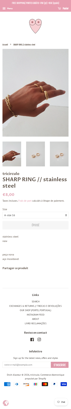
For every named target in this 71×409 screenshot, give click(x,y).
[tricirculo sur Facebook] (32, 340)
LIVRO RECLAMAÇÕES (35, 323)
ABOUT (35, 318)
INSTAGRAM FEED (35, 314)
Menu (9, 8)
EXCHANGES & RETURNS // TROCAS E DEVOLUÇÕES (35, 305)
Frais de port (25, 200)
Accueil (5, 44)
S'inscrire (60, 365)
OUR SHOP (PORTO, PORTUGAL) (35, 310)
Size (4, 209)
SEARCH (35, 301)
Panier (65, 8)
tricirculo (34, 374)
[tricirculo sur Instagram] (39, 340)
